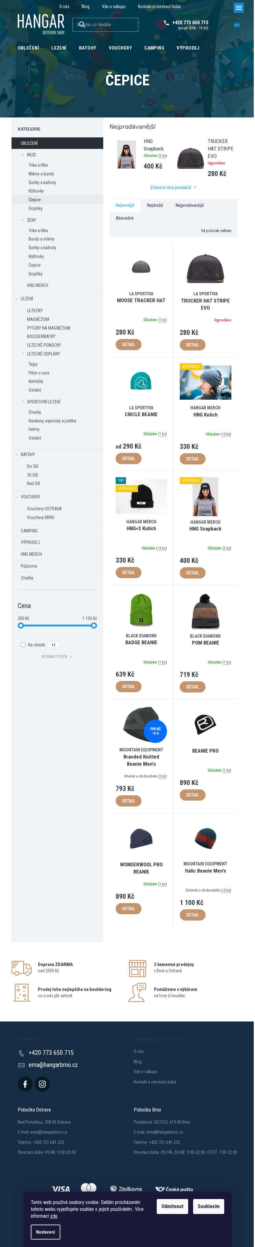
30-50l (32, 475)
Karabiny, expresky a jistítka (52, 420)
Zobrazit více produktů (170, 187)
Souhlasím (209, 1206)
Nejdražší (155, 205)
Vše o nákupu (114, 6)
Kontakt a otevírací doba (159, 6)
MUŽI (31, 154)
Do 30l (32, 466)
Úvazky (35, 412)
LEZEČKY (35, 310)
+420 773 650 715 (51, 1052)
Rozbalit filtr (54, 656)
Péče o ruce (39, 372)
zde (54, 1216)
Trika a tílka (38, 165)
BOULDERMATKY (41, 336)
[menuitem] (28, 47)
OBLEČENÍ (29, 143)
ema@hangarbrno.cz (53, 1065)
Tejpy (33, 364)
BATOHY (28, 454)
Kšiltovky (36, 190)
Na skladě (42, 644)
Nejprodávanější (190, 205)
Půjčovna (29, 566)
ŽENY (31, 220)
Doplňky (36, 208)
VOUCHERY (30, 496)
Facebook (25, 1084)
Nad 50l (33, 483)
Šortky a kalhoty (42, 182)
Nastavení (45, 1232)
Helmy (34, 429)
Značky (27, 577)
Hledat (81, 25)
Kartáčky (36, 381)
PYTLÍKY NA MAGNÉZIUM (48, 328)
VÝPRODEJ (30, 542)
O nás (64, 6)
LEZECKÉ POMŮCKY (44, 345)
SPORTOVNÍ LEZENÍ (43, 401)
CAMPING (29, 530)
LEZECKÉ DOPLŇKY (43, 353)
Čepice (35, 199)
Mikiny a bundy (41, 173)
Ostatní (35, 390)
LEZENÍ (27, 298)
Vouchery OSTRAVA (44, 508)
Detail (128, 344)
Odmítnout (172, 1206)
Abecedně (125, 218)
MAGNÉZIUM (38, 319)
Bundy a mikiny (41, 238)
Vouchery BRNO (40, 517)
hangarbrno (42, 1084)
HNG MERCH (37, 285)
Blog (86, 6)
